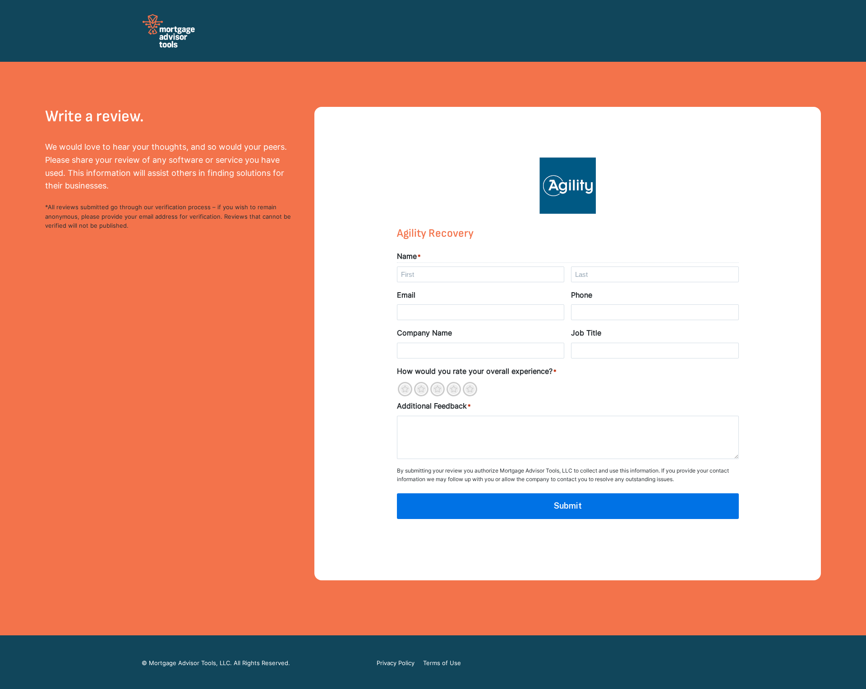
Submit (568, 505)
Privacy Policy (396, 662)
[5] (470, 389)
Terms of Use (442, 662)
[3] (437, 389)
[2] (421, 389)
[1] (405, 389)
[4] (454, 389)
